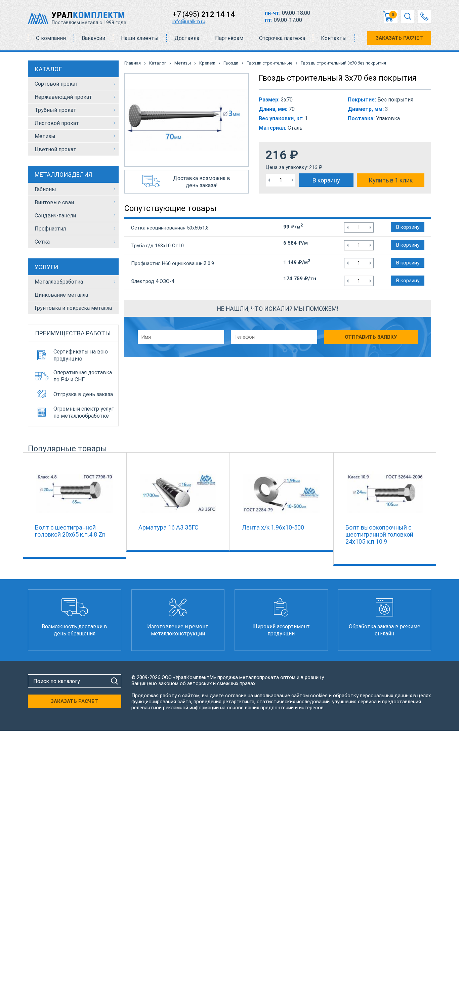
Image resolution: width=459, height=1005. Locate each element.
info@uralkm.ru (188, 21)
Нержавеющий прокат (63, 97)
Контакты (334, 38)
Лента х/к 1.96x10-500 (273, 527)
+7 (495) (203, 14)
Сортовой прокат (56, 84)
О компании (51, 38)
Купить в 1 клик (391, 180)
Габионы (45, 189)
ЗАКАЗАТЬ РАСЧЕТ (399, 38)
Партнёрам (229, 38)
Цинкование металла (61, 295)
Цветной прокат (55, 149)
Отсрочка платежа (282, 38)
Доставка (186, 38)
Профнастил (50, 228)
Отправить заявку (371, 337)
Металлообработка (59, 282)
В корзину (326, 180)
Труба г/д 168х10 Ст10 (157, 246)
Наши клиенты (140, 38)
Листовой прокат (57, 123)
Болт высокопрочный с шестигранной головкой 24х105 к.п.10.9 (379, 534)
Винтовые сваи (54, 202)
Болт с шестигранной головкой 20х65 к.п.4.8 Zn (70, 531)
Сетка (42, 242)
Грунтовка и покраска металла (73, 308)
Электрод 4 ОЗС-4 (152, 281)
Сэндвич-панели (55, 215)
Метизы (45, 136)
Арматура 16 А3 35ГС (168, 527)
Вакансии (93, 38)
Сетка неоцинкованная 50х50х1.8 (170, 228)
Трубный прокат (55, 110)
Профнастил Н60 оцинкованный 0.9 (172, 263)
